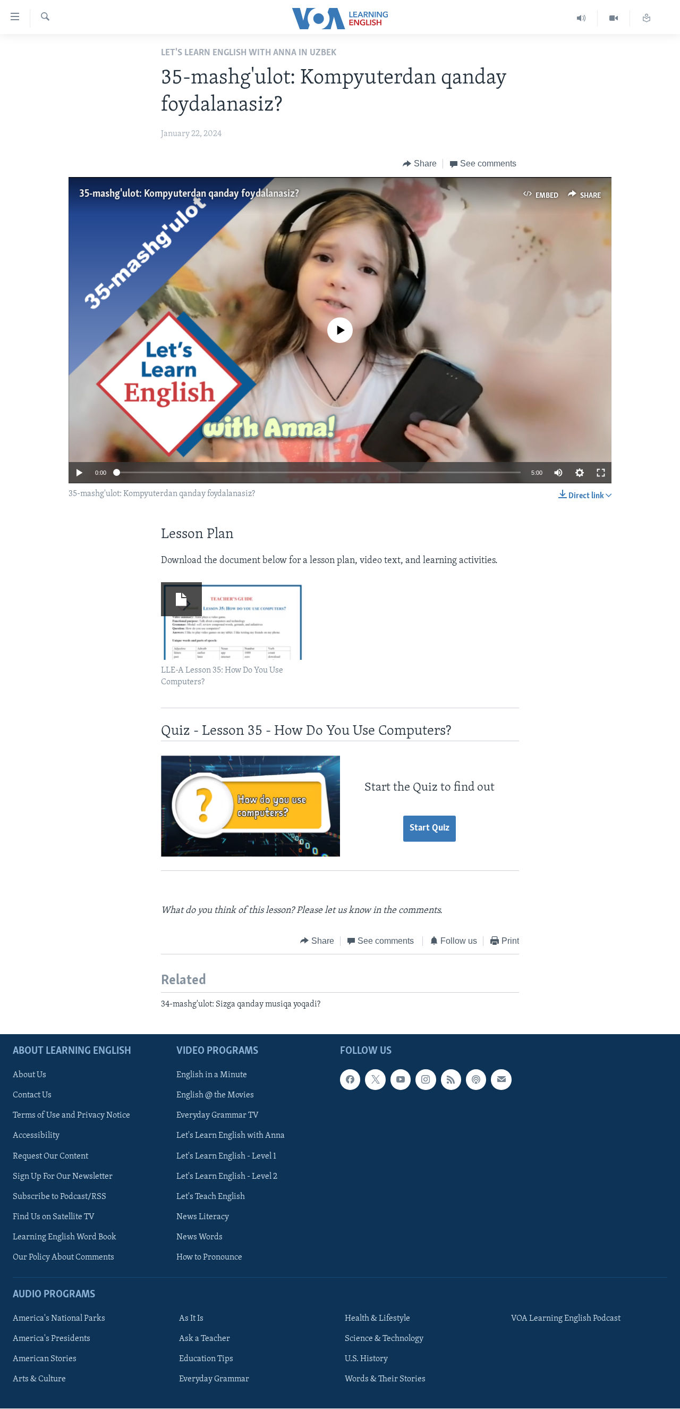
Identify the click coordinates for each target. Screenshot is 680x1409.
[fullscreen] (600, 472)
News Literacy (202, 1217)
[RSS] (451, 1080)
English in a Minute (211, 1075)
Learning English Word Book (64, 1237)
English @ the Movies (215, 1096)
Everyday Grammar (214, 1380)
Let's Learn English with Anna (230, 1136)
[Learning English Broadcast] (581, 18)
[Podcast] (476, 1080)
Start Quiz (429, 828)
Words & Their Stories (385, 1380)
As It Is (191, 1319)
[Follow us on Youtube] (400, 1080)
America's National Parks (59, 1319)
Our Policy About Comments (63, 1257)
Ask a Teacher (204, 1339)
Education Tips (206, 1359)
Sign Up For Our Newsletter (63, 1176)
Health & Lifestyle (377, 1319)
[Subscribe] (501, 1080)
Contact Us (32, 1096)
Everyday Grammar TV (217, 1116)
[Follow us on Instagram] (425, 1080)
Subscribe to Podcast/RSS (59, 1197)
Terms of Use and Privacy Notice (71, 1116)
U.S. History (366, 1359)
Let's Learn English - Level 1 (226, 1156)
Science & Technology (384, 1339)
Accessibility (36, 1136)
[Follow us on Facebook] (350, 1080)
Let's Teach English (210, 1197)
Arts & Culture (39, 1380)
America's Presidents (51, 1339)
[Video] (614, 18)
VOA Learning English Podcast (565, 1319)
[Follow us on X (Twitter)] (375, 1080)
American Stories (44, 1359)
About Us (29, 1075)
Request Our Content (50, 1156)
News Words (199, 1237)
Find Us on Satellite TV (54, 1217)
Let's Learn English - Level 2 (226, 1176)
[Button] (420, 164)
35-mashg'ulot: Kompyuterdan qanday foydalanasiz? (189, 194)
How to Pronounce (209, 1257)
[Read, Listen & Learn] (646, 18)
